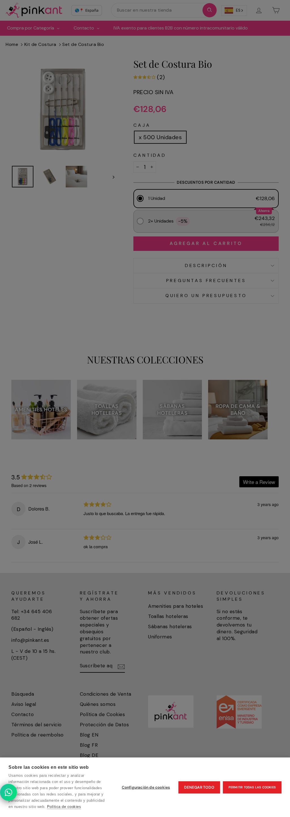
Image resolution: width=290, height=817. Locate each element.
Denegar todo (199, 787)
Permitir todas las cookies (252, 787)
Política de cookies (64, 807)
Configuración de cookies (146, 787)
